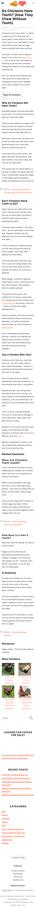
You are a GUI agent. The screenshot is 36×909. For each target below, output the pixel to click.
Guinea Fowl (7, 840)
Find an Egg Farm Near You (13, 836)
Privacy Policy (18, 870)
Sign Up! (7, 890)
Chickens (6, 819)
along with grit (9, 303)
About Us (18, 877)
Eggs (4, 826)
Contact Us (18, 880)
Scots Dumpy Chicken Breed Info (16, 778)
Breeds (5, 815)
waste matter (7, 327)
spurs (20, 436)
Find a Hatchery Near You (13, 829)
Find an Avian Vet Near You (13, 833)
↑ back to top (18, 858)
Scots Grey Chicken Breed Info (15, 775)
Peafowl (5, 843)
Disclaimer (18, 874)
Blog (4, 812)
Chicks (5, 822)
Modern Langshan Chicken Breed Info (18, 795)
